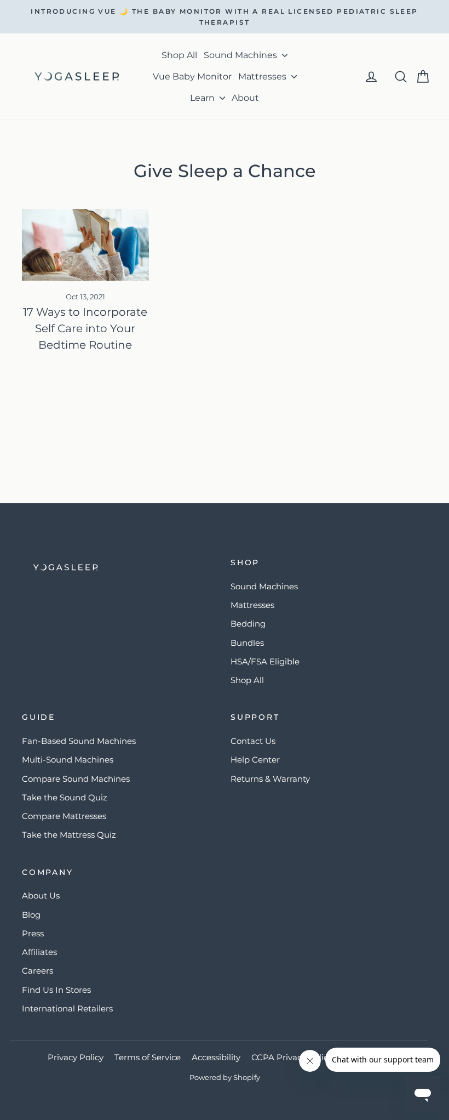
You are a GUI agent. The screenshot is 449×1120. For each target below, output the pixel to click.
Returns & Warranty (270, 779)
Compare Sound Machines (76, 779)
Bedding (248, 623)
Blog (31, 914)
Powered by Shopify (224, 1077)
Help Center (255, 759)
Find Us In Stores (56, 990)
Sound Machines (241, 55)
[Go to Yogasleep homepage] (120, 567)
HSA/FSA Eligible (265, 661)
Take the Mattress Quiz (69, 834)
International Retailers (67, 1008)
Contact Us (253, 741)
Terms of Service (147, 1057)
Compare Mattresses (64, 816)
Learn (203, 98)
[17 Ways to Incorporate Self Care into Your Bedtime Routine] (85, 244)
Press (33, 933)
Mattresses (263, 76)
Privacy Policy (75, 1057)
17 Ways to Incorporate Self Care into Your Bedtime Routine (85, 328)
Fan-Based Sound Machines (79, 741)
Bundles (247, 643)
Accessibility (216, 1057)
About (245, 98)
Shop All (179, 55)
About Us (41, 895)
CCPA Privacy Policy (291, 1057)
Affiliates (39, 952)
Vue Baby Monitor (192, 76)
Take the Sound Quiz (64, 797)
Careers (37, 970)
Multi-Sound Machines (67, 759)
